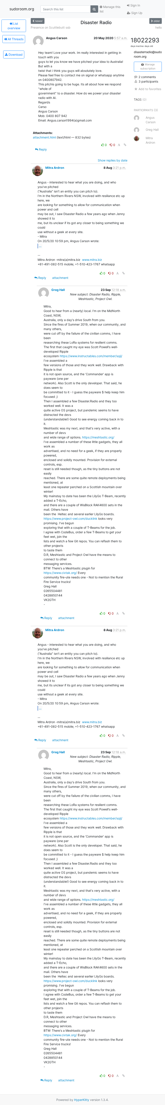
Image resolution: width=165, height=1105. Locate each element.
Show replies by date (112, 160)
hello (158, 27)
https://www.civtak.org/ (60, 573)
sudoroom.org (21, 9)
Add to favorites (150, 89)
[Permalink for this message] (125, 145)
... (40, 246)
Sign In (135, 5)
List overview (14, 26)
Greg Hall (58, 290)
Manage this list (110, 9)
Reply (42, 149)
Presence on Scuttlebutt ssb (50, 27)
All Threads (15, 39)
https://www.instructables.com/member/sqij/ (91, 356)
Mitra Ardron (54, 167)
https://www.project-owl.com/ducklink (70, 518)
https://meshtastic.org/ (98, 437)
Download (15, 54)
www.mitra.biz (92, 259)
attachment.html (44, 137)
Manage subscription (147, 66)
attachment (60, 278)
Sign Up (136, 13)
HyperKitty (81, 1100)
